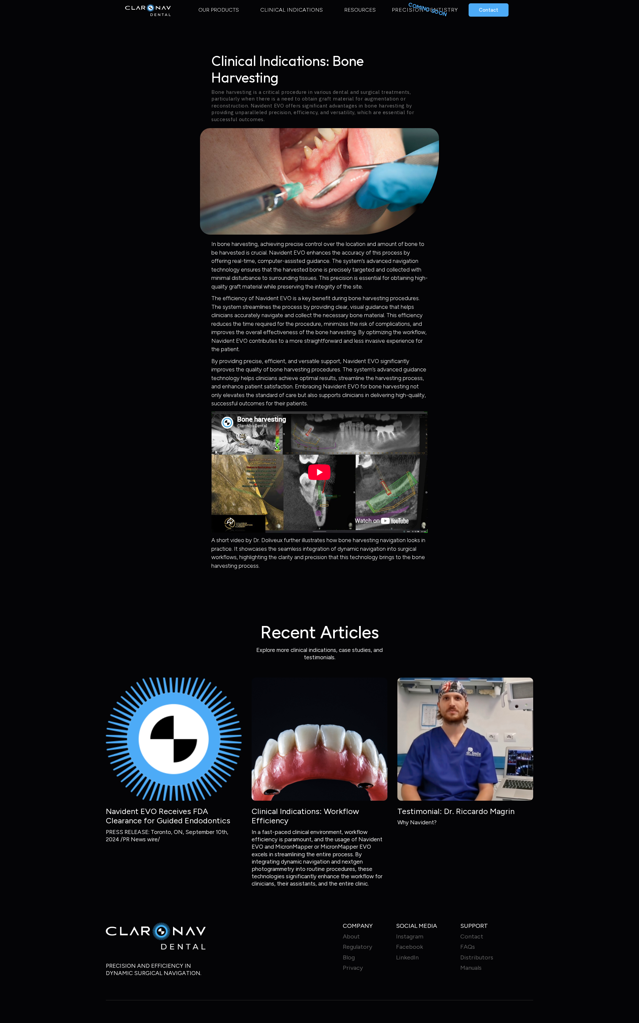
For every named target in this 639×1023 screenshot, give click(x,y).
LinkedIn (407, 957)
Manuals (471, 967)
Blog (349, 957)
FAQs (467, 946)
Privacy (353, 967)
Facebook (409, 946)
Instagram (409, 936)
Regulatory (357, 946)
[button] (218, 9)
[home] (148, 10)
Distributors (476, 957)
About (351, 936)
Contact (488, 10)
